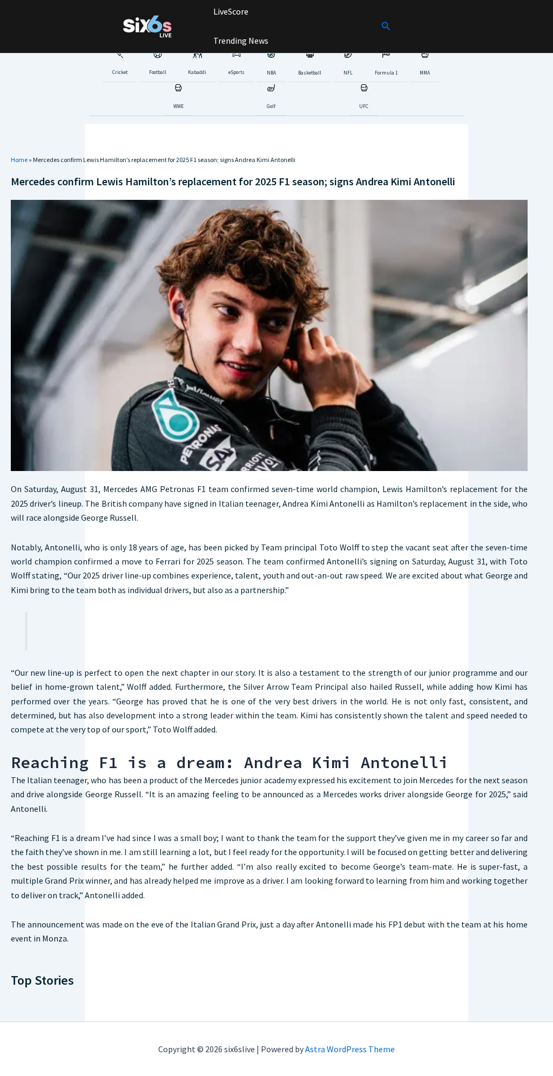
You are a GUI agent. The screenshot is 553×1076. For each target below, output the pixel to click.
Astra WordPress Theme (350, 1049)
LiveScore (230, 11)
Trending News (240, 40)
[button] (386, 26)
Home (19, 160)
